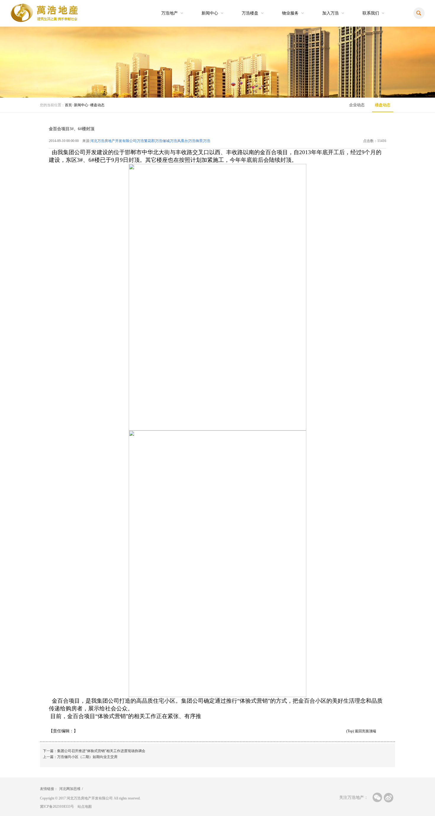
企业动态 (357, 105)
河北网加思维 (69, 789)
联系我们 (370, 13)
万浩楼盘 (250, 13)
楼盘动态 (97, 105)
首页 (68, 105)
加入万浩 (330, 13)
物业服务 (290, 13)
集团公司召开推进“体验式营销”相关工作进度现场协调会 (101, 751)
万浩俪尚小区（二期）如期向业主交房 (87, 757)
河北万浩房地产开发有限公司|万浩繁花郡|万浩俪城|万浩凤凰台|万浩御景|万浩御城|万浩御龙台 (150, 141)
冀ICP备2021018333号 (57, 806)
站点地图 (85, 806)
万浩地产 (169, 13)
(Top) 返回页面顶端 (361, 731)
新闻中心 (210, 13)
